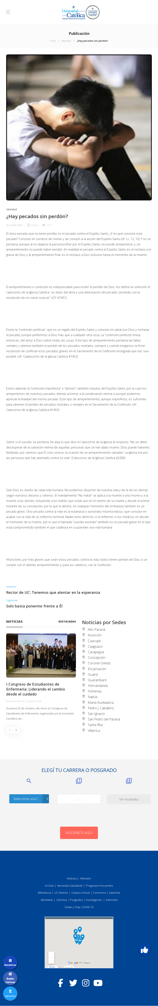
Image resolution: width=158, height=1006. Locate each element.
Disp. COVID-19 (84, 907)
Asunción (94, 635)
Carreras (61, 900)
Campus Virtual (80, 892)
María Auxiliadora (101, 702)
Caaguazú (95, 646)
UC (7, 225)
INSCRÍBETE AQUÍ (79, 833)
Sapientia (114, 892)
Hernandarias (98, 685)
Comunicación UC (15, 701)
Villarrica (94, 730)
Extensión (112, 900)
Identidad (66, 40)
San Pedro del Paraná (104, 719)
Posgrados (76, 900)
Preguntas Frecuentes (99, 885)
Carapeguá (96, 652)
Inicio (53, 40)
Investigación (94, 900)
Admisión (85, 878)
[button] (144, 950)
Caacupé (94, 641)
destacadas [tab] (67, 621)
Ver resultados (129, 799)
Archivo (49, 885)
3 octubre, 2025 (33, 701)
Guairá (93, 674)
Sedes (68, 907)
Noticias (72, 878)
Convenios (99, 892)
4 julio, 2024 (16, 225)
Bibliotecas (44, 892)
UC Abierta (61, 892)
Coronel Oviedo (99, 663)
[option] (41, 677)
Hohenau (95, 691)
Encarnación (97, 669)
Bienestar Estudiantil (69, 885)
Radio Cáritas (10, 980)
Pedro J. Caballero (101, 708)
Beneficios (10, 965)
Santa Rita (95, 724)
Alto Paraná (96, 629)
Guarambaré (97, 680)
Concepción (96, 657)
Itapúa (92, 696)
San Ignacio (96, 713)
